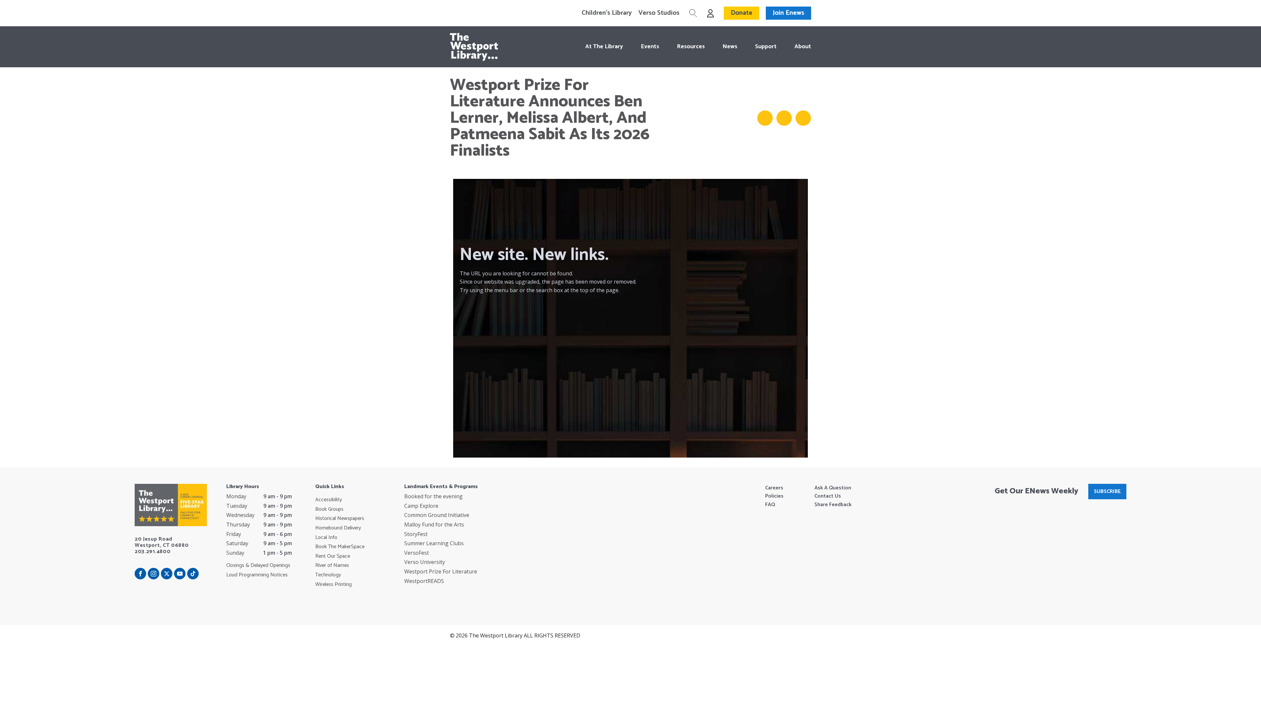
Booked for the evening (433, 496)
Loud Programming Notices (257, 575)
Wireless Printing (333, 584)
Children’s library (607, 13)
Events (650, 47)
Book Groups (329, 509)
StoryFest (416, 534)
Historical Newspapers (339, 518)
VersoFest (416, 552)
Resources (691, 47)
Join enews (788, 13)
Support (766, 47)
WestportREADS (424, 581)
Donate (741, 13)
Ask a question (832, 488)
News (729, 47)
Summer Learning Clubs (434, 543)
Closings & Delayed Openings (258, 565)
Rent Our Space (332, 556)
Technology (328, 575)
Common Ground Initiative (436, 515)
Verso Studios (658, 13)
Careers (774, 488)
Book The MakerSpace (340, 547)
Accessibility (328, 500)
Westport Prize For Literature (440, 571)
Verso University (424, 562)
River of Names (332, 565)
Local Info (326, 537)
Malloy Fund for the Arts (434, 524)
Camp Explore (421, 505)
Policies (774, 496)
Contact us (827, 496)
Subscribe (1107, 491)
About (802, 47)
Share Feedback (833, 505)
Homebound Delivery (338, 528)
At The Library (604, 47)
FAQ (770, 505)
